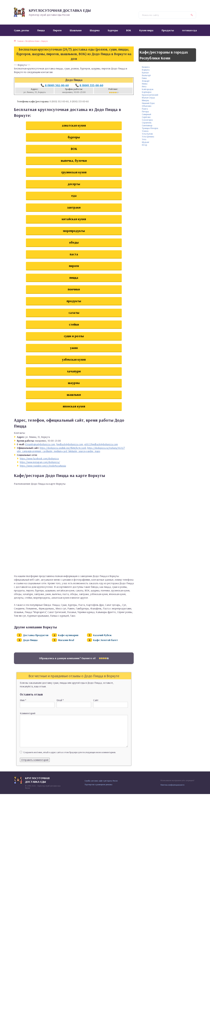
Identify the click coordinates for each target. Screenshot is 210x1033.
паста (74, 254)
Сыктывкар (147, 125)
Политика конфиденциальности (172, 785)
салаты (74, 313)
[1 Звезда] (110, 92)
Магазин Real (66, 640)
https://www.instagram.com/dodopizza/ (40, 462)
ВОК (74, 149)
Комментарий (27, 713)
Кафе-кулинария (68, 635)
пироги (74, 266)
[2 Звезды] (112, 92)
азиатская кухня (74, 125)
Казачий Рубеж (102, 635)
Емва (144, 78)
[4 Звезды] (116, 92)
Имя (23, 700)
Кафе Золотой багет (105, 640)
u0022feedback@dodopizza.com (101, 444)
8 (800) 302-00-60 (57, 85)
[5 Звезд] (118, 92)
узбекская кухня (74, 359)
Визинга (145, 66)
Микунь (145, 100)
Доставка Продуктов (35, 635)
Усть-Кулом (147, 133)
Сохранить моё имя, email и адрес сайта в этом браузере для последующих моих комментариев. (69, 752)
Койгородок (147, 89)
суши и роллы (74, 336)
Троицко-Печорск (150, 128)
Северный (146, 114)
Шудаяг (145, 142)
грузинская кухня (73, 172)
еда (74, 195)
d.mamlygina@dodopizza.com (40, 444)
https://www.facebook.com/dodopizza (39, 458)
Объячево (146, 105)
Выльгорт (146, 75)
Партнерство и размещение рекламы (98, 784)
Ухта (144, 139)
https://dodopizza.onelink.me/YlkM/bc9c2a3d (63, 447)
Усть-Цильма (148, 136)
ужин (74, 348)
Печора (145, 111)
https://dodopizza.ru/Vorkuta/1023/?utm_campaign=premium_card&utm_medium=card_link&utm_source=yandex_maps (71, 449)
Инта (144, 86)
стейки (74, 324)
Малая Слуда (148, 97)
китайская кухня (74, 219)
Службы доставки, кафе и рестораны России (101, 781)
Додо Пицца (30, 640)
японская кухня (74, 406)
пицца (73, 277)
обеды (74, 242)
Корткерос (147, 92)
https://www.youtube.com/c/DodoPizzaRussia (43, 465)
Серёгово (146, 117)
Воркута (145, 69)
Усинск (145, 130)
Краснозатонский (150, 94)
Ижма (144, 83)
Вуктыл (145, 72)
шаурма (74, 383)
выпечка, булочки (74, 160)
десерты (74, 184)
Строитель (146, 122)
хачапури (74, 371)
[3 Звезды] (114, 92)
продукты (74, 301)
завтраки (74, 207)
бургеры (74, 137)
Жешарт (145, 80)
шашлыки (74, 395)
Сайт (95, 700)
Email (60, 700)
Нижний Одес (148, 103)
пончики (74, 289)
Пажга (145, 108)
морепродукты (74, 231)
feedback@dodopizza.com (69, 444)
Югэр (144, 144)
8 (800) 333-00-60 (91, 85)
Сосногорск (147, 119)
